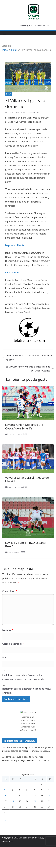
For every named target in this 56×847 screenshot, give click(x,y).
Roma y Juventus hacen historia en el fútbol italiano (29, 357)
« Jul (4, 820)
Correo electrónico (13, 643)
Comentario (9, 591)
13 (27, 795)
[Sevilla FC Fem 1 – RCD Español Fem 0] (28, 499)
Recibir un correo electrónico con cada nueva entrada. (27, 690)
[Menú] (4, 33)
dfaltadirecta (33, 112)
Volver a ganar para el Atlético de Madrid (27, 479)
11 (12, 795)
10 (5, 795)
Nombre (7, 630)
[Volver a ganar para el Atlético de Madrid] (28, 446)
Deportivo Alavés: (15, 245)
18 (12, 801)
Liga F (8, 94)
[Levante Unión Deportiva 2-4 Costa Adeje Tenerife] (28, 388)
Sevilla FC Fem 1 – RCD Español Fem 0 (25, 544)
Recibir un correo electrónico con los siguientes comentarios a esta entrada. (23, 677)
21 (35, 801)
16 (49, 795)
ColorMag (38, 837)
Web (4, 657)
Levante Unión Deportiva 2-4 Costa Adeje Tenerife (24, 426)
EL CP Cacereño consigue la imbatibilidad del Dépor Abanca (28, 368)
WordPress (7, 841)
